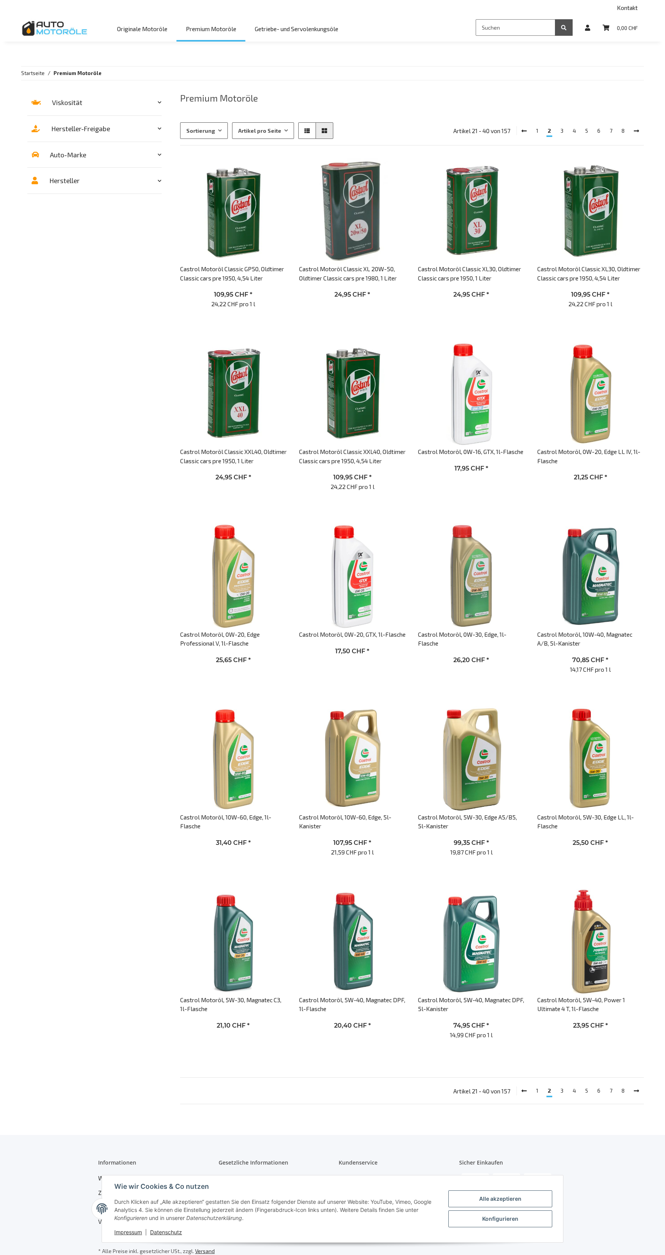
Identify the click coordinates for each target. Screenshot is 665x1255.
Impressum (128, 1232)
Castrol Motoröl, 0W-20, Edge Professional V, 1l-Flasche (220, 639)
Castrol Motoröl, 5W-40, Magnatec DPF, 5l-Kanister (471, 1004)
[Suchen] (564, 27)
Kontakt (627, 7)
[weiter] (636, 130)
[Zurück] (524, 130)
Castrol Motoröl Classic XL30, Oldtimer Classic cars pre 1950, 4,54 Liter (588, 273)
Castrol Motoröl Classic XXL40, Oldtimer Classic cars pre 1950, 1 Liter (233, 456)
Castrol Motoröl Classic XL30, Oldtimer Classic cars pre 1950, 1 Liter (469, 273)
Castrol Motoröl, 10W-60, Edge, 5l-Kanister (345, 821)
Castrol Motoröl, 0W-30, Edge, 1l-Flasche (462, 639)
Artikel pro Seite (259, 130)
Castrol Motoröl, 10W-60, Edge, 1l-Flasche (225, 821)
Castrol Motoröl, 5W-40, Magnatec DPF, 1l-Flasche (352, 1004)
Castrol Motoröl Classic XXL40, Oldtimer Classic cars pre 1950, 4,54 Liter (352, 456)
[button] (587, 27)
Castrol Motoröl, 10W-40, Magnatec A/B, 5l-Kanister (584, 639)
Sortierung (200, 130)
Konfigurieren (500, 1218)
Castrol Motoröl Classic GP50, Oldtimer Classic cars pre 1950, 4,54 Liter (232, 273)
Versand (205, 1251)
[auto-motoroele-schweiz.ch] (55, 28)
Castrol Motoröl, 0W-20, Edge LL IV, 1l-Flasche (588, 456)
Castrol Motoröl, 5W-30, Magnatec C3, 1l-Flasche (230, 1004)
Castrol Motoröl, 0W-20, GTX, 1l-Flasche (352, 634)
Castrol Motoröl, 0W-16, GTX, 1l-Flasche (470, 451)
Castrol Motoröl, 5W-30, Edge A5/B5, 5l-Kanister (467, 821)
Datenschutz (166, 1232)
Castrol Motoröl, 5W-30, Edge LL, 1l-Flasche (585, 821)
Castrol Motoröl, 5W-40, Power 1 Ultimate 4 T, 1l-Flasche (581, 1004)
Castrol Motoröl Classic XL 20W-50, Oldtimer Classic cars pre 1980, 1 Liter (348, 273)
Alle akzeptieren (500, 1198)
